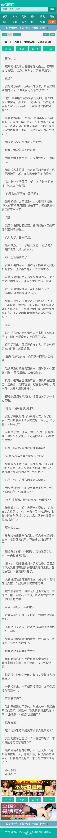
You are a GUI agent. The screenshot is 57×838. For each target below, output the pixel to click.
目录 (22, 48)
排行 (33, 21)
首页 (5, 16)
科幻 (5, 21)
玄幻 (14, 16)
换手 (46, 34)
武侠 (24, 16)
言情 (14, 21)
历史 (42, 16)
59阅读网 (7, 4)
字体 (4, 34)
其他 (24, 21)
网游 (52, 16)
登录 (52, 21)
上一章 (8, 48)
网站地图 (28, 834)
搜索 (52, 9)
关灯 (52, 34)
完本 (42, 21)
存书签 (35, 48)
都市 (33, 16)
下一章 (49, 48)
